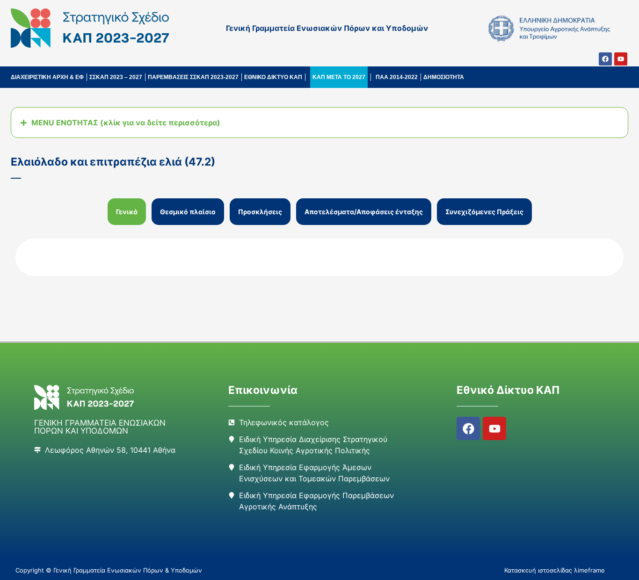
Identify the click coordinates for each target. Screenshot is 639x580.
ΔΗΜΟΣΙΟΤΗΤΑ (443, 77)
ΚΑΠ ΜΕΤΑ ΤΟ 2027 (338, 77)
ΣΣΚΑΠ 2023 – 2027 (115, 77)
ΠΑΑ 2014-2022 (397, 77)
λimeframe (589, 570)
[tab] (127, 211)
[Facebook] (605, 58)
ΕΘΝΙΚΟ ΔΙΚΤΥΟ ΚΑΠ (273, 77)
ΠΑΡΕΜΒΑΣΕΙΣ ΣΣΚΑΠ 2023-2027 (193, 77)
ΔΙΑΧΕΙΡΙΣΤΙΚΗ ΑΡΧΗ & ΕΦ (47, 77)
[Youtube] (620, 58)
